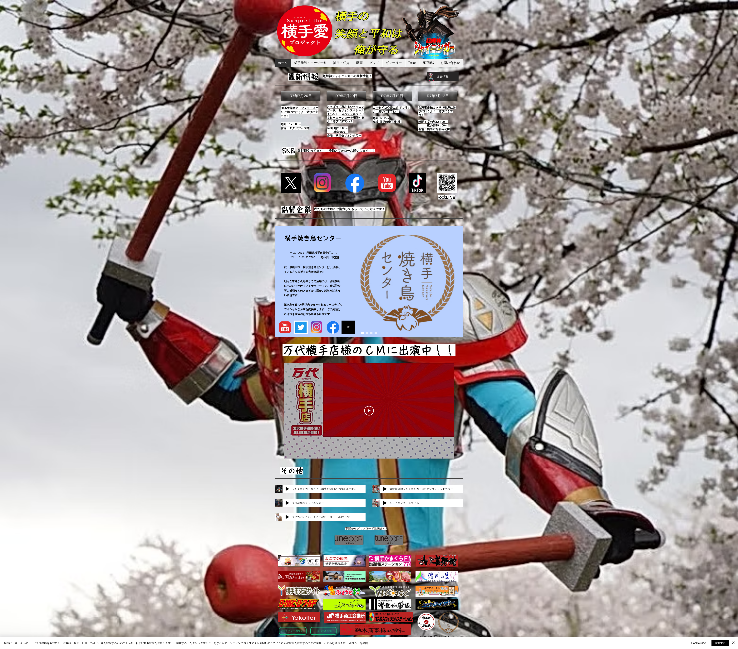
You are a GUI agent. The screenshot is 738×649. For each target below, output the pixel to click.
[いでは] (367, 333)
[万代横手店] (376, 333)
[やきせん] (362, 333)
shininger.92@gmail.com (437, 636)
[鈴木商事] (371, 333)
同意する (720, 643)
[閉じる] (733, 643)
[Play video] (369, 410)
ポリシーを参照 (358, 643)
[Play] (287, 489)
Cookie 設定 (698, 643)
